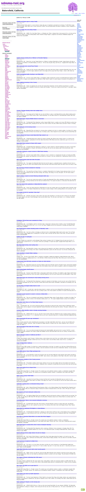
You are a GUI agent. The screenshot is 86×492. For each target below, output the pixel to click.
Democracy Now (79, 38)
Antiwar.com (79, 26)
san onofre (7, 119)
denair (6, 69)
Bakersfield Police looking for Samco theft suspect (29, 143)
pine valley (7, 102)
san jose (6, 117)
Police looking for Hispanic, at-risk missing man (28, 481)
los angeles (7, 88)
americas (5, 45)
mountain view (8, 94)
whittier (6, 137)
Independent (79, 45)
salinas (6, 110)
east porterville (8, 71)
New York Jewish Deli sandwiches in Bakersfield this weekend (32, 184)
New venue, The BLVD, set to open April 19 (27, 465)
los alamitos (7, 87)
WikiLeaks (78, 76)
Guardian (78, 42)
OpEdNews (79, 59)
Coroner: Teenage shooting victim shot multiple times (29, 110)
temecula (7, 130)
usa (4, 47)
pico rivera (7, 101)
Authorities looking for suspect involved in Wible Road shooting (32, 151)
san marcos (7, 118)
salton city (7, 111)
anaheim (6, 56)
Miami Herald (79, 50)
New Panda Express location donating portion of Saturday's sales (32, 228)
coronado (7, 65)
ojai (5, 98)
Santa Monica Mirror (80, 67)
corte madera (7, 66)
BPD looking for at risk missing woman (26, 126)
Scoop (78, 68)
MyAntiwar (78, 52)
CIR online (78, 31)
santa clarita (7, 124)
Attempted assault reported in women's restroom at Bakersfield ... (32, 294)
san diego (7, 114)
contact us (76, 15)
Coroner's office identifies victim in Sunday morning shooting (31, 310)
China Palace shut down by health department (28, 473)
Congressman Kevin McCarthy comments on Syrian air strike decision (33, 261)
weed (6, 135)
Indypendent (79, 46)
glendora (6, 77)
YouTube (83, 13)
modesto (6, 93)
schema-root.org (6, 42)
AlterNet (78, 23)
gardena (6, 76)
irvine (6, 80)
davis (6, 68)
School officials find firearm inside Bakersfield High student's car (32, 135)
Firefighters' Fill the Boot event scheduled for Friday (29, 220)
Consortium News (80, 37)
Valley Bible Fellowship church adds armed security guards (31, 449)
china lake (7, 62)
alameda (6, 55)
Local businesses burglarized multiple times (27, 441)
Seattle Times (79, 70)
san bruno (7, 113)
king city (6, 83)
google (76, 13)
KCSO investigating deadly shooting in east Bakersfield (30, 74)
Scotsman (78, 69)
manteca (6, 90)
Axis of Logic (79, 27)
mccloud (6, 91)
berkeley (6, 60)
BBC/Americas (79, 29)
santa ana (7, 121)
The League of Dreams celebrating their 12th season (29, 457)
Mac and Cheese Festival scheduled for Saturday (28, 167)
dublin (6, 70)
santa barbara (8, 122)
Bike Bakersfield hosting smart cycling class (27, 244)
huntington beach (8, 79)
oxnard (6, 99)
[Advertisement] (28, 46)
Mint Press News (79, 51)
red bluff (6, 104)
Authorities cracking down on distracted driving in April (30, 383)
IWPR (78, 44)
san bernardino (8, 112)
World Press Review (80, 78)
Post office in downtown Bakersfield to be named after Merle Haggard (33, 416)
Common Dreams (80, 36)
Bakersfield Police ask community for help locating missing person (33, 277)
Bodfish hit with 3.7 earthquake (24, 236)
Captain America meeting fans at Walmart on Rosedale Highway (32, 57)
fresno (6, 75)
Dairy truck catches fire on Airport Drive (26, 367)
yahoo (80, 13)
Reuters (78, 66)
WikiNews (78, 77)
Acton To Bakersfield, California (24, 343)
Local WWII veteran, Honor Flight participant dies (28, 351)
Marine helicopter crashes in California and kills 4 (29, 334)
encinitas (7, 72)
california (6, 49)
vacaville (6, 133)
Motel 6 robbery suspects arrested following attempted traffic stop (33, 175)
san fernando (7, 115)
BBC (77, 28)
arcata (6, 57)
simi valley (7, 129)
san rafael (7, 120)
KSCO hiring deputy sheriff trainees (25, 269)
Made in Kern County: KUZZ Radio (25, 375)
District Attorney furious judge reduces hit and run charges (31, 432)
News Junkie (79, 54)
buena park (7, 61)
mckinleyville (7, 92)
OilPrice (78, 58)
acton (6, 54)
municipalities (7, 50)
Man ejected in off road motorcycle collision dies (28, 392)
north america (6, 46)
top (82, 489)
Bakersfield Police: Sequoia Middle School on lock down (30, 118)
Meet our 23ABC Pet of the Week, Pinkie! (26, 29)
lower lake (7, 89)
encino (6, 73)
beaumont (7, 59)
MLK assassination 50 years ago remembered (27, 318)
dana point (7, 67)
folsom (6, 74)
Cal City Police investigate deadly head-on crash (28, 285)
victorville (7, 134)
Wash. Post (79, 75)
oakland (6, 96)
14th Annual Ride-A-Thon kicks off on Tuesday (28, 326)
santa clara (7, 123)
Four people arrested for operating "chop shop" (28, 192)
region (4, 44)
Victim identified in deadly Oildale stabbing (27, 253)
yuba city (7, 138)
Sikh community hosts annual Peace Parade (27, 66)
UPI (77, 74)
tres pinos (7, 132)
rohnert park (7, 108)
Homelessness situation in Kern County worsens (28, 359)
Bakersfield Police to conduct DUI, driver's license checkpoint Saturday (34, 424)
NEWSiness (79, 53)
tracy (6, 131)
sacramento (7, 109)
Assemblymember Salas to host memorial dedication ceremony (32, 400)
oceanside (7, 97)
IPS (77, 43)
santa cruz (7, 125)
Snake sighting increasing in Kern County (27, 82)
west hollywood (8, 136)
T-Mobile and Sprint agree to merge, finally (27, 21)
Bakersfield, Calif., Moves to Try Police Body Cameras (30, 302)
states (5, 48)
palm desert (7, 100)
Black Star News (79, 30)
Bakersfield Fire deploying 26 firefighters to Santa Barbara (31, 408)
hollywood (7, 78)
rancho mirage (8, 103)
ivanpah (6, 82)
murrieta (6, 95)
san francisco (7, 116)
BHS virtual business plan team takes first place (28, 159)
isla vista (7, 81)
